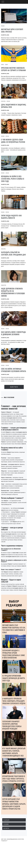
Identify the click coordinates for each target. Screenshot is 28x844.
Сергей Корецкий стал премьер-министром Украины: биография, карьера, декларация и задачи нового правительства (14, 804)
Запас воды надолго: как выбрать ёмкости (11, 216)
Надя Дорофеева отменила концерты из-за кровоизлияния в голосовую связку (13, 292)
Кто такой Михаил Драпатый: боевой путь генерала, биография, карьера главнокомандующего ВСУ (14, 752)
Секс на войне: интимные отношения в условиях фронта (13, 369)
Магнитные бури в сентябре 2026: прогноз (12, 30)
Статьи (8, 101)
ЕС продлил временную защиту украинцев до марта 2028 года (13, 678)
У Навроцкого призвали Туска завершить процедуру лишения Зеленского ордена (13, 701)
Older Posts (14, 387)
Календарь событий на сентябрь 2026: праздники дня (13, 253)
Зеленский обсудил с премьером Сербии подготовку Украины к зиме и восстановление (13, 654)
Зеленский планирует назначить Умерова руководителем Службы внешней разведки (11, 725)
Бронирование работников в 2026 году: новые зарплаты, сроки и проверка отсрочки (13, 778)
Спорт (6, 64)
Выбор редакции (14, 603)
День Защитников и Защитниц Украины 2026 (13, 105)
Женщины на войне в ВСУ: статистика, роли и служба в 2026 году (12, 178)
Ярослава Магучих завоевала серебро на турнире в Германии (13, 69)
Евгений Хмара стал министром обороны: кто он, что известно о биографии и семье (13, 629)
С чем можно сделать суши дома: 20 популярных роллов (13, 140)
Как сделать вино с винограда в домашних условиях (13, 333)
